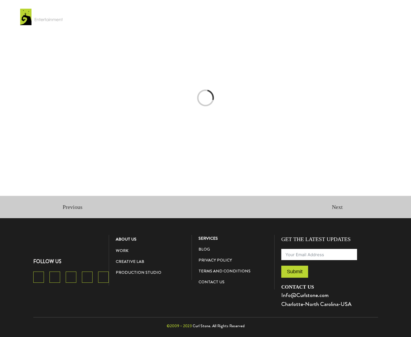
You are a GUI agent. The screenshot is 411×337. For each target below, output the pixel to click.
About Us (126, 239)
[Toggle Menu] (378, 17)
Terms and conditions (225, 271)
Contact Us (212, 282)
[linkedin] (103, 277)
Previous (72, 207)
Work (122, 251)
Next (337, 207)
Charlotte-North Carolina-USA (316, 304)
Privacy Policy (215, 260)
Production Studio (138, 272)
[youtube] (71, 277)
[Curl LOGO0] (54, 238)
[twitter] (54, 277)
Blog (204, 249)
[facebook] (38, 277)
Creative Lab (130, 261)
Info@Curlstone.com (305, 295)
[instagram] (87, 277)
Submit (295, 271)
